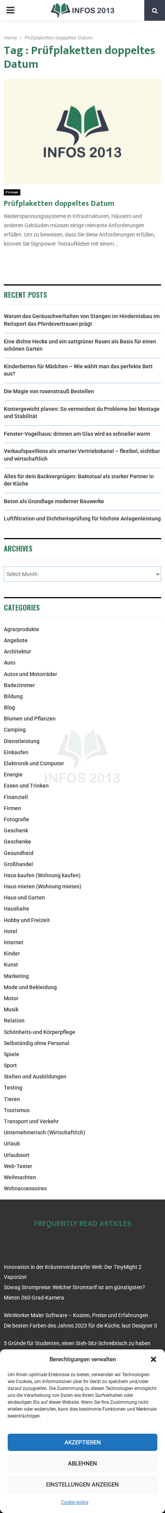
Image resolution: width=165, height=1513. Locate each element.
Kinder (12, 953)
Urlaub (12, 1143)
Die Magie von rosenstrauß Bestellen (49, 391)
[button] (153, 1359)
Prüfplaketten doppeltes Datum (59, 203)
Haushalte (16, 909)
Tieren (12, 1099)
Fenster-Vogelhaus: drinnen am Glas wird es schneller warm (77, 434)
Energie (13, 774)
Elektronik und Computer (34, 763)
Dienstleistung (22, 741)
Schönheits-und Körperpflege (39, 1032)
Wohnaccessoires (25, 1188)
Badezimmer (19, 685)
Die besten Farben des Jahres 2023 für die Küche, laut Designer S (80, 1326)
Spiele (11, 1054)
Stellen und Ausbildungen (35, 1076)
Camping (15, 730)
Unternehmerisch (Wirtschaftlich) (44, 1132)
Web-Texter (18, 1166)
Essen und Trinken (26, 786)
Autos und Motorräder (30, 674)
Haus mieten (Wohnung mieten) (42, 886)
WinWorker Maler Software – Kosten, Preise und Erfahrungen (76, 1315)
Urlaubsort (17, 1155)
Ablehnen (82, 1463)
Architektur (17, 651)
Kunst (11, 965)
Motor (11, 998)
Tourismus (17, 1110)
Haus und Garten (24, 897)
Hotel (10, 931)
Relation (14, 1020)
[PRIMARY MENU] (10, 10)
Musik (11, 1009)
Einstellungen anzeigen (82, 1484)
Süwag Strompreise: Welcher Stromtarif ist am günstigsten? (74, 1287)
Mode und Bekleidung (30, 987)
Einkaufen (16, 752)
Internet (13, 942)
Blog (9, 707)
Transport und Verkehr (31, 1121)
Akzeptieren (82, 1442)
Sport (10, 1065)
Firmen (12, 192)
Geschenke (17, 842)
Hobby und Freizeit (27, 920)
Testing (13, 1088)
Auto (9, 663)
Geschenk (16, 830)
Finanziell (16, 797)
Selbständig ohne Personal (36, 1043)
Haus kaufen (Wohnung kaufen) (42, 875)
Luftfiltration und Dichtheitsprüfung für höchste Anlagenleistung (82, 518)
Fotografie (16, 819)
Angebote (16, 640)
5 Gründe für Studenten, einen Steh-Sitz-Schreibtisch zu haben (77, 1343)
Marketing (16, 976)
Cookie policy (75, 1502)
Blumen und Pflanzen (30, 718)
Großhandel (18, 864)
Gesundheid (18, 853)
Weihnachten (20, 1177)
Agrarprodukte (21, 629)
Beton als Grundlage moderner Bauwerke (54, 501)
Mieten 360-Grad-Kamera (34, 1298)
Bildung (13, 696)
